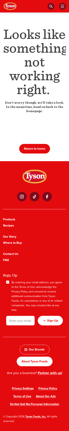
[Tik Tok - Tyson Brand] (34, 196)
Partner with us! (50, 372)
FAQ (6, 260)
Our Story (9, 236)
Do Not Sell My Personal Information (34, 404)
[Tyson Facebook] (47, 196)
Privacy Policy (19, 291)
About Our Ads (46, 396)
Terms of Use (27, 287)
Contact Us (10, 254)
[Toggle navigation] (62, 6)
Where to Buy (12, 243)
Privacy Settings (23, 388)
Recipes (8, 225)
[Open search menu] (51, 6)
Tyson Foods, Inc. (35, 416)
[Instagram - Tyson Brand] (22, 196)
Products (9, 219)
